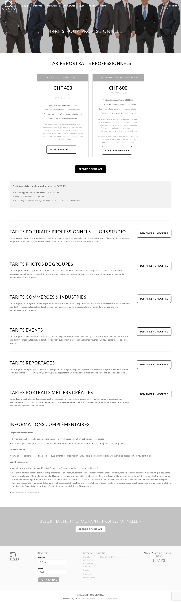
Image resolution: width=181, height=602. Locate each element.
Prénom (41, 557)
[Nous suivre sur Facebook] (22, 6)
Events (86, 570)
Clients (92, 6)
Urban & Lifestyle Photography (111, 557)
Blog (82, 6)
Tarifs (103, 6)
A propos (38, 6)
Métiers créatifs (89, 578)
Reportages (87, 574)
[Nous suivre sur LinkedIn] (27, 6)
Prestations (52, 6)
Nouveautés (69, 6)
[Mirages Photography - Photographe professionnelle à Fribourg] (8, 6)
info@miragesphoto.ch (110, 598)
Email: (40, 568)
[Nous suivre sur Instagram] (25, 6)
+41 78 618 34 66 (87, 598)
